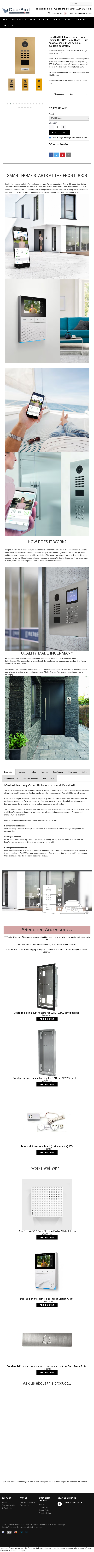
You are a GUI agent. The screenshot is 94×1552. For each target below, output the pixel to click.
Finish (51, 114)
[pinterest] (62, 155)
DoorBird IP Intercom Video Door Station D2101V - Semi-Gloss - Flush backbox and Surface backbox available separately (68, 41)
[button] (7, 104)
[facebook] (51, 155)
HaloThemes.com (35, 1527)
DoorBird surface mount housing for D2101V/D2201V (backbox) (47, 1078)
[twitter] (56, 155)
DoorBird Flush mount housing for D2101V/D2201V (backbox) (47, 1012)
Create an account (84, 13)
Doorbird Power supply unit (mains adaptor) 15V (47, 1146)
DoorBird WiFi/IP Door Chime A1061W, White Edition (47, 1231)
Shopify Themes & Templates (14, 1527)
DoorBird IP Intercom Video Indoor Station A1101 (47, 1298)
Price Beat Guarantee (59, 144)
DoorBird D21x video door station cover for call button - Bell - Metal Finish (47, 1366)
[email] (68, 155)
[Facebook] (60, 1504)
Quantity (53, 123)
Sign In (72, 13)
